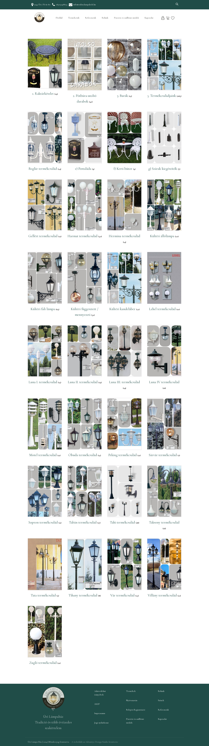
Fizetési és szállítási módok (126, 17)
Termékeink (73, 17)
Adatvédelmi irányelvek (100, 693)
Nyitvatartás (131, 700)
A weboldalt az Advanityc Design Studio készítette (95, 741)
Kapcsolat (149, 17)
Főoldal (59, 17)
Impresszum (99, 713)
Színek (161, 700)
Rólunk (105, 17)
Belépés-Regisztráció (135, 709)
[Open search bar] (177, 4)
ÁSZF (97, 704)
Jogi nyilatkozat (101, 722)
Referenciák (90, 17)
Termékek (131, 691)
